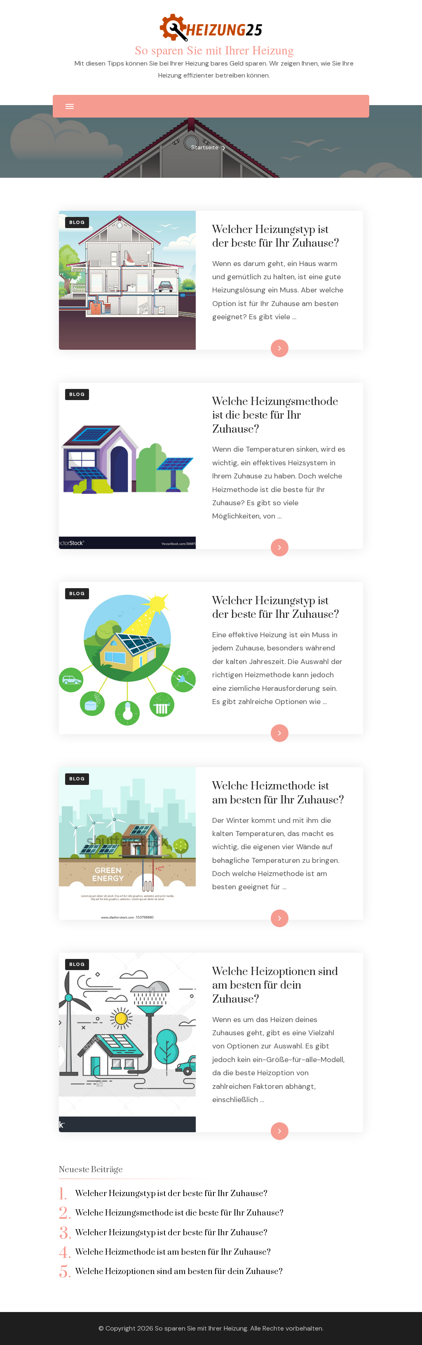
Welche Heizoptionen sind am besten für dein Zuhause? (275, 985)
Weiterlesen (265, 348)
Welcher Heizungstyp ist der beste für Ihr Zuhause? (275, 237)
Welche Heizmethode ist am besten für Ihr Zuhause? (278, 793)
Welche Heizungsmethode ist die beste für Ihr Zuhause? (275, 415)
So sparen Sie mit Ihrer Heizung (214, 49)
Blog (77, 222)
